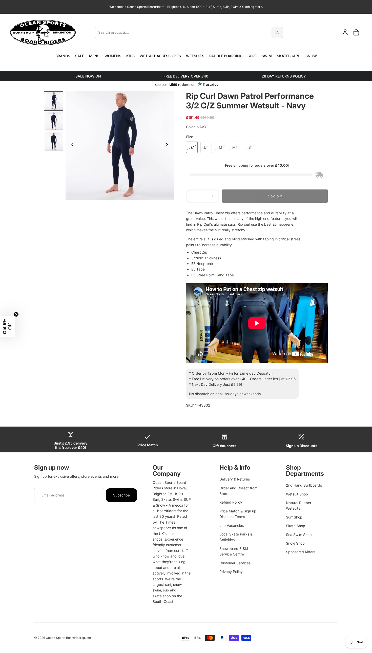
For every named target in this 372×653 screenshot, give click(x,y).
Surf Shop (294, 517)
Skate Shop (295, 526)
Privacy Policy (231, 571)
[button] (7, 326)
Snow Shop (295, 543)
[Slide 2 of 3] (54, 121)
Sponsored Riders (300, 552)
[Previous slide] (71, 145)
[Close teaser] (16, 314)
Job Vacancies (231, 525)
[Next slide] (168, 145)
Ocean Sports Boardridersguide (68, 638)
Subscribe (121, 495)
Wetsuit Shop (297, 494)
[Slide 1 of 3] (54, 101)
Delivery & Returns (234, 479)
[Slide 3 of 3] (54, 141)
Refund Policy (230, 502)
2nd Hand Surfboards (304, 485)
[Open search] (189, 32)
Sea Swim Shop (299, 534)
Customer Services (235, 563)
